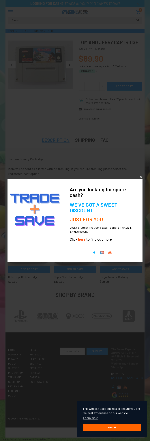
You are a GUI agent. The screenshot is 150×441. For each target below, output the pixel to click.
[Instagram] (102, 252)
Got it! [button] (112, 427)
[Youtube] (110, 252)
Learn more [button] (90, 418)
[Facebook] (94, 252)
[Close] (141, 177)
